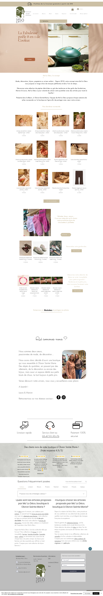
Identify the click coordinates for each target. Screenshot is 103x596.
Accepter (96, 593)
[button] (86, 282)
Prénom (28, 295)
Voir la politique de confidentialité (15, 594)
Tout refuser (87, 593)
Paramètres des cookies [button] (76, 593)
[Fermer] (101, 593)
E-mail (59, 295)
